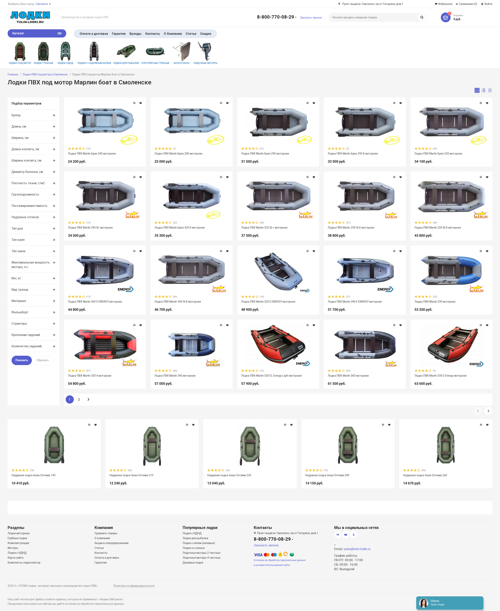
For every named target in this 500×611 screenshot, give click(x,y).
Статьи (191, 34)
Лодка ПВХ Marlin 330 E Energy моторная (440, 375)
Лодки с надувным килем (94, 63)
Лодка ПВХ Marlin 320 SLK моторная (437, 227)
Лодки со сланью (194, 547)
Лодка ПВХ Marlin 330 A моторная (89, 375)
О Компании (173, 34)
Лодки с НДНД (17, 552)
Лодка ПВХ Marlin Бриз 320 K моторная (179, 227)
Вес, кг (16, 278)
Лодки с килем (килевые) (199, 543)
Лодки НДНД (65, 63)
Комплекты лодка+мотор (24, 562)
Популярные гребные (155, 63)
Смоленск (42, 3)
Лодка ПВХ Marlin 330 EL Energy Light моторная (271, 375)
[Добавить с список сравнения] (134, 103)
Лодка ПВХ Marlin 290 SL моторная (90, 227)
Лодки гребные (43, 63)
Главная (13, 74)
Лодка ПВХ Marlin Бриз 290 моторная (265, 153)
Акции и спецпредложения (112, 543)
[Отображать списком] (483, 90)
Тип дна (17, 228)
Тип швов (18, 251)
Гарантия (119, 34)
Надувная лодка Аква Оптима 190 (33, 475)
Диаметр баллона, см (27, 172)
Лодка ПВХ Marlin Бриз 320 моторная (438, 153)
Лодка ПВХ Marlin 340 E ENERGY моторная (355, 301)
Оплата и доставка (94, 34)
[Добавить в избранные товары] (141, 103)
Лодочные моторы (205, 63)
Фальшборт (20, 312)
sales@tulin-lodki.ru (357, 549)
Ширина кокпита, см (26, 160)
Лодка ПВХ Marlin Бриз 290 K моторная (353, 153)
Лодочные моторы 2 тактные (201, 552)
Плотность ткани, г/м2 (28, 183)
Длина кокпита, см (25, 149)
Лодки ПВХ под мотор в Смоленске (45, 74)
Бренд (16, 115)
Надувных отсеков (25, 217)
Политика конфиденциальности (133, 585)
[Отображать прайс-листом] (490, 90)
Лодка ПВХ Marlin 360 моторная (348, 375)
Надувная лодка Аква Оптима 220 (229, 475)
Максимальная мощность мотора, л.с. (31, 265)
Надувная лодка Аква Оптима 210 (131, 475)
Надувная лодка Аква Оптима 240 (327, 475)
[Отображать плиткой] (477, 90)
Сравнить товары (106, 533)
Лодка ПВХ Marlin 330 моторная (434, 301)
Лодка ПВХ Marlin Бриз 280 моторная (178, 153)
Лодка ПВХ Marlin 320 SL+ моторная (264, 227)
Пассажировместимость (29, 206)
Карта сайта (15, 557)
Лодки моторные (18, 533)
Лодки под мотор (20, 63)
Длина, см (19, 126)
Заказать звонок (311, 17)
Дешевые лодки (193, 562)
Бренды (135, 34)
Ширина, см (20, 138)
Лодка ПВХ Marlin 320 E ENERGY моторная (268, 301)
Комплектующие (18, 543)
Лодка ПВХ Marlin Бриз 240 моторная (92, 153)
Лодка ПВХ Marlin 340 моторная (175, 375)
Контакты (152, 34)
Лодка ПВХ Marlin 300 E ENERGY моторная (95, 301)
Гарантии (101, 562)
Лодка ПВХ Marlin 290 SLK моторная (351, 227)
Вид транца (20, 289)
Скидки (205, 34)
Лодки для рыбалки (126, 63)
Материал (19, 301)
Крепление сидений (26, 335)
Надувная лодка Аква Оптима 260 (425, 475)
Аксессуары (181, 63)
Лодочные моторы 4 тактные (201, 557)
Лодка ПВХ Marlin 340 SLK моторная (177, 301)
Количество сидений (27, 346)
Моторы (13, 547)
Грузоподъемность (25, 194)
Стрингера (19, 323)
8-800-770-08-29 (275, 16)
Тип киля (18, 240)
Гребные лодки (17, 538)
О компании (102, 538)
